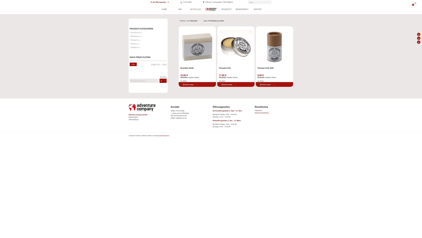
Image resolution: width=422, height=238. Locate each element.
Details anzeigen (189, 84)
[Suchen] (163, 81)
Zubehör (134, 47)
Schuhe (133, 44)
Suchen (163, 77)
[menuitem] (164, 9)
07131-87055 (187, 2)
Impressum (258, 110)
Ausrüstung (135, 32)
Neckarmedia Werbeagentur (161, 135)
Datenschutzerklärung (262, 113)
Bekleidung (134, 36)
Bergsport (134, 40)
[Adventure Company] (211, 9)
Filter (133, 64)
